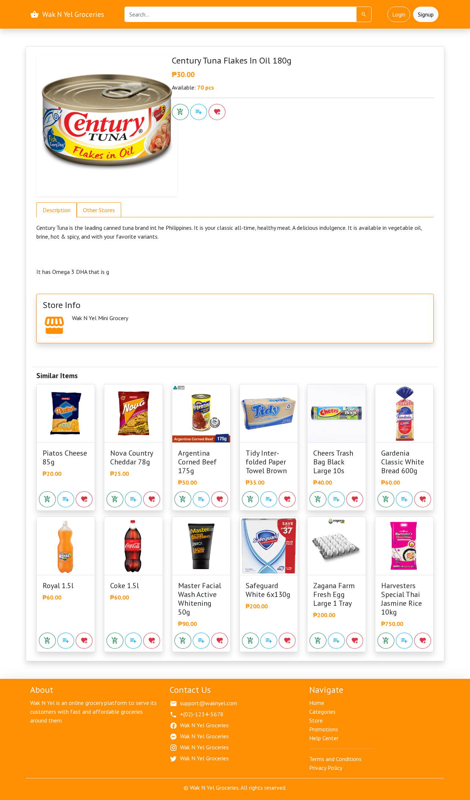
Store (316, 720)
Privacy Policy (325, 767)
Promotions (323, 729)
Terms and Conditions (335, 759)
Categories (322, 711)
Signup (426, 14)
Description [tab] (56, 210)
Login (398, 14)
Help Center (324, 738)
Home (316, 702)
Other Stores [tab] (99, 210)
